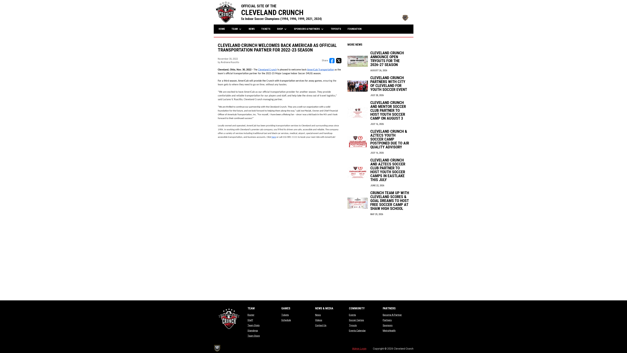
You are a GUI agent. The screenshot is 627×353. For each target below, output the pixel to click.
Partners (387, 320)
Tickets (285, 315)
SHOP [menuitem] (282, 29)
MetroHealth (389, 330)
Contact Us (320, 325)
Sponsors (388, 325)
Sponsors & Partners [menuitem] (309, 29)
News (318, 315)
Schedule (286, 320)
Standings (253, 330)
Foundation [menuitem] (355, 28)
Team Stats (254, 325)
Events (352, 315)
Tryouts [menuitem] (336, 28)
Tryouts (353, 325)
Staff (250, 320)
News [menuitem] (252, 28)
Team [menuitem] (237, 29)
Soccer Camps (356, 320)
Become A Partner (392, 315)
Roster (251, 315)
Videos (318, 320)
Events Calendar (357, 330)
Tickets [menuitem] (265, 28)
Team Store (254, 336)
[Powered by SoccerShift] (217, 348)
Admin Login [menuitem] (359, 348)
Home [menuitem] (222, 28)
